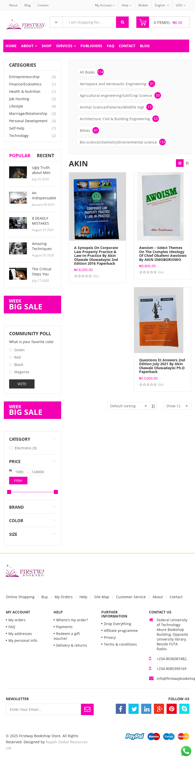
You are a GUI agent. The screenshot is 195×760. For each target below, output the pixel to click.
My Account (103, 5)
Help (125, 5)
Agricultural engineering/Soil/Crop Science (120, 95)
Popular (19, 155)
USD (179, 5)
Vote (22, 383)
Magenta (21, 371)
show (173, 405)
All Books (92, 72)
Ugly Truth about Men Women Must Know (43, 175)
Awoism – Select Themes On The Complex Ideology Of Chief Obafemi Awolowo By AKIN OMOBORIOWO (163, 253)
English (160, 5)
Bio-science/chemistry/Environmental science (123, 142)
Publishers (91, 45)
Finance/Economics (25, 84)
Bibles (89, 130)
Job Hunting (19, 98)
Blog (27, 5)
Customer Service (131, 597)
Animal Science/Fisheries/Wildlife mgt (116, 107)
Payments (64, 626)
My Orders (64, 597)
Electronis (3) (26, 448)
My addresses (20, 633)
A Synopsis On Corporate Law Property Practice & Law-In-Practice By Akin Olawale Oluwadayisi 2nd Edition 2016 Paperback (96, 255)
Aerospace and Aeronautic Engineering (117, 83)
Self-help (16, 128)
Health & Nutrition (24, 91)
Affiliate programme (121, 630)
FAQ (110, 45)
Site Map (101, 597)
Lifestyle (16, 106)
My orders (17, 619)
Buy (44, 597)
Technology (18, 135)
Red (17, 357)
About (13, 5)
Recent (45, 155)
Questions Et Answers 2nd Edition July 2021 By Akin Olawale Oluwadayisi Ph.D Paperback (162, 366)
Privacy (110, 637)
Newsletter (17, 698)
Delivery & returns (71, 645)
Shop (47, 45)
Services (64, 45)
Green (19, 349)
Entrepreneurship (24, 76)
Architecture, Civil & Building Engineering (119, 118)
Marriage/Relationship (28, 113)
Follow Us (178, 698)
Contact (43, 5)
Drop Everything (117, 623)
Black (18, 364)
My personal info (22, 640)
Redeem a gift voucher (67, 636)
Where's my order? (72, 619)
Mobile (143, 5)
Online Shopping (20, 597)
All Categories (56, 22)
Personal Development (28, 120)
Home (11, 45)
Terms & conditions (120, 644)
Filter (18, 480)
